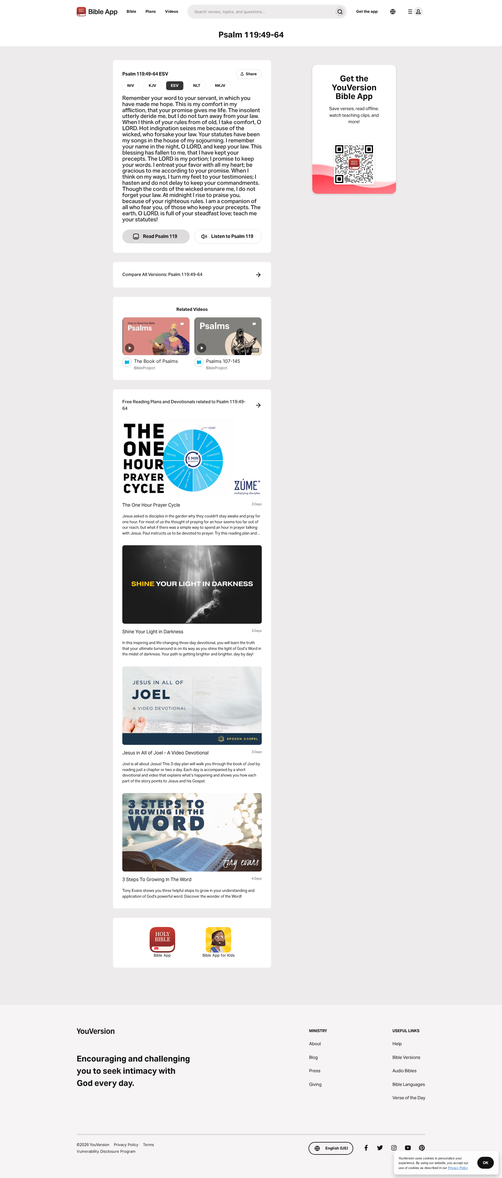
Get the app (367, 11)
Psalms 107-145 (229, 361)
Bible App (162, 955)
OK (485, 1162)
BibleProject (144, 367)
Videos (171, 11)
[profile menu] (414, 11)
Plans (151, 11)
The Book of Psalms (162, 361)
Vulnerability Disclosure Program (106, 1151)
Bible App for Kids (218, 955)
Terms (148, 1144)
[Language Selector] (393, 11)
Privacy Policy (126, 1144)
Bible (131, 11)
